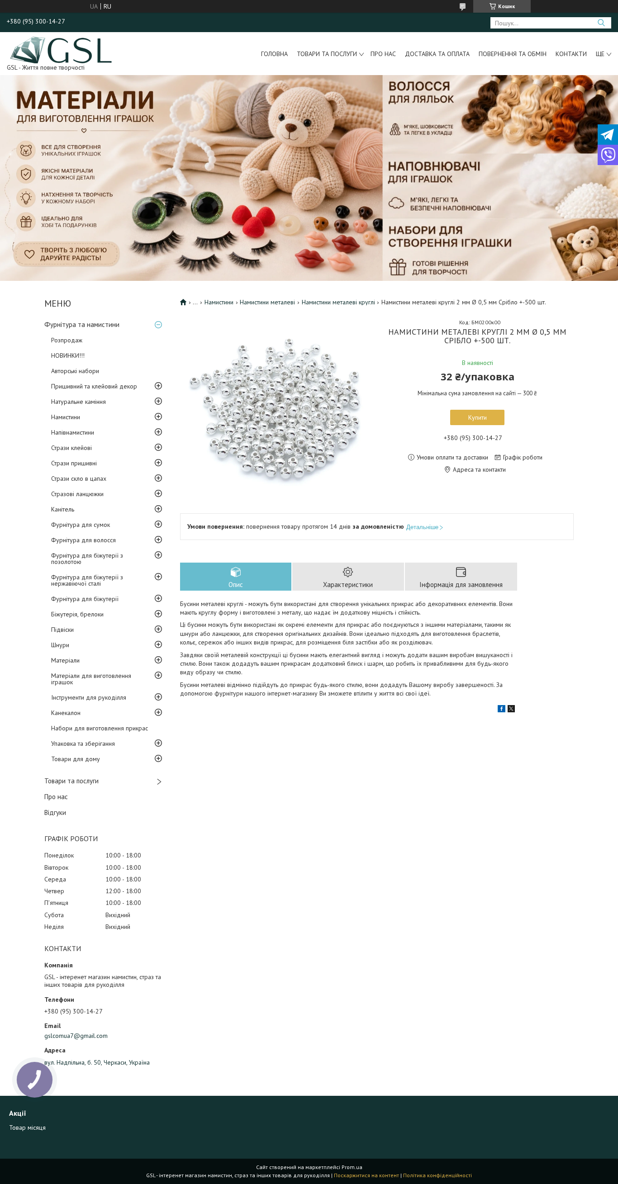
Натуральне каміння (78, 402)
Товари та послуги (327, 54)
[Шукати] (601, 22)
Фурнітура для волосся (83, 540)
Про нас (383, 54)
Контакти (571, 54)
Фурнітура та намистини (81, 324)
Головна (274, 54)
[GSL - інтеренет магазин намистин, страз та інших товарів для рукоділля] (62, 49)
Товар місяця (27, 1127)
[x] (511, 710)
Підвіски (62, 629)
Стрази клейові (71, 448)
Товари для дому (75, 759)
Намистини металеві (267, 302)
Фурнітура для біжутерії (85, 599)
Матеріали (65, 660)
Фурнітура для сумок (80, 525)
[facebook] (501, 710)
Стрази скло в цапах (78, 478)
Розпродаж (66, 340)
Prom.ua (352, 1167)
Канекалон (66, 713)
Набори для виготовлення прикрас (99, 728)
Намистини (65, 417)
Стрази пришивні (74, 463)
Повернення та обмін (513, 54)
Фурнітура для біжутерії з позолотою (87, 558)
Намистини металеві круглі (338, 302)
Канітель (62, 509)
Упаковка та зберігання (83, 743)
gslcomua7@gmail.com (76, 1036)
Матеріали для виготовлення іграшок (91, 679)
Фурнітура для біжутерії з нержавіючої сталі (87, 580)
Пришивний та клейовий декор (94, 386)
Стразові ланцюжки (77, 494)
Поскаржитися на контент (366, 1175)
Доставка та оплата (437, 54)
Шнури (60, 645)
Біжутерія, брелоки (77, 614)
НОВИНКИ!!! (68, 355)
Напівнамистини (72, 432)
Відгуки (55, 812)
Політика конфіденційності (437, 1175)
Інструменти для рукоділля (88, 697)
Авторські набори (75, 371)
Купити (477, 417)
